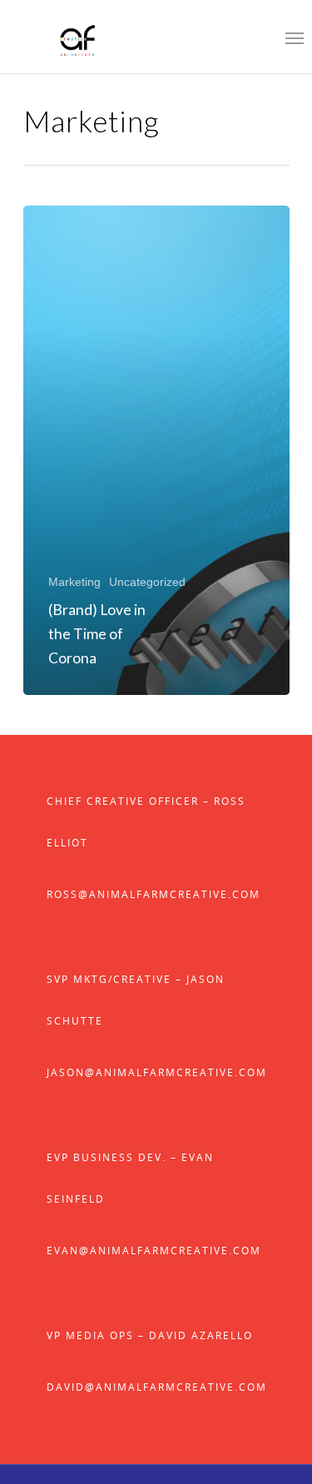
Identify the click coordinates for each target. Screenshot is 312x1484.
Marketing (74, 581)
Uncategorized (147, 581)
